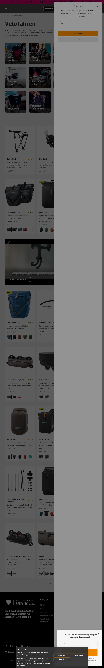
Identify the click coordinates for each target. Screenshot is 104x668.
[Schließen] (98, 634)
